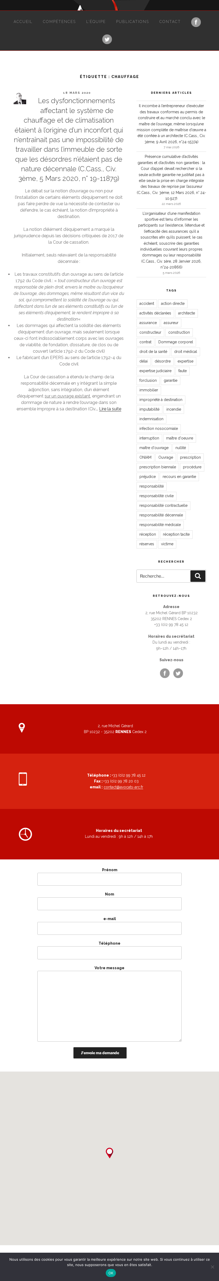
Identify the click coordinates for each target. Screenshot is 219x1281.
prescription (190, 457)
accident (146, 303)
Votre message (109, 968)
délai (143, 361)
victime (167, 544)
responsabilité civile (156, 496)
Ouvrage (165, 457)
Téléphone (109, 943)
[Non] (212, 1267)
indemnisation (151, 419)
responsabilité (151, 486)
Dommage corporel (175, 342)
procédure (192, 467)
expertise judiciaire (155, 371)
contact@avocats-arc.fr (123, 787)
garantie (170, 380)
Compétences (59, 22)
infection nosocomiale (158, 428)
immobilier (148, 390)
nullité (180, 448)
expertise (185, 361)
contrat (145, 342)
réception (147, 534)
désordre (163, 361)
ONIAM (145, 457)
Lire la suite (110, 408)
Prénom (109, 870)
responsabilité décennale (161, 515)
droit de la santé (153, 351)
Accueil (23, 22)
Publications (132, 22)
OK (111, 1273)
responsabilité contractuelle (163, 505)
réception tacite (176, 534)
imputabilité (149, 409)
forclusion (148, 380)
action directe (173, 303)
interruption (149, 438)
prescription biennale (157, 467)
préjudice (147, 476)
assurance (148, 323)
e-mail (109, 919)
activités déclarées (155, 313)
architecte (186, 313)
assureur (171, 323)
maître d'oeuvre (179, 438)
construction (179, 332)
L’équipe (96, 22)
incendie (173, 409)
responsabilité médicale (160, 525)
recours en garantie (179, 476)
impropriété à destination (160, 400)
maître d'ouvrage (154, 448)
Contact (170, 22)
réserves (146, 544)
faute (182, 371)
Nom (109, 894)
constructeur (150, 332)
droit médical (185, 351)
